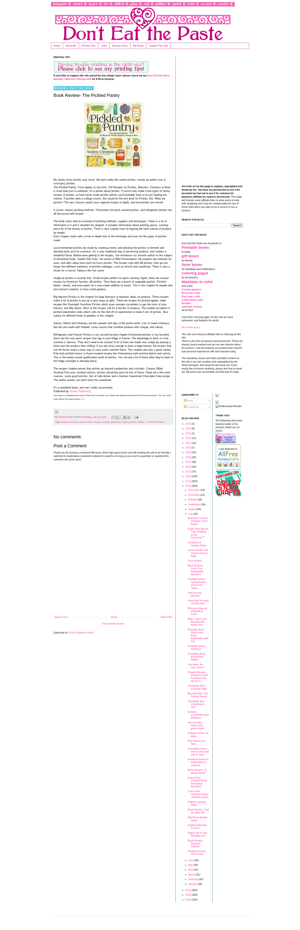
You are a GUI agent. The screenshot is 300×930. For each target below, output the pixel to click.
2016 (188, 466)
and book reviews (192, 306)
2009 (188, 899)
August (192, 509)
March (192, 874)
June (191, 860)
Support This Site (158, 45)
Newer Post (60, 617)
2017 (188, 462)
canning (96, 422)
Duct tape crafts (191, 296)
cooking (105, 422)
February (193, 879)
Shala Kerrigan (65, 417)
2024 (188, 428)
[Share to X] (121, 417)
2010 (188, 894)
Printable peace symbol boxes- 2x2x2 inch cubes (197, 583)
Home (57, 45)
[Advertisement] (113, 582)
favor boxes (192, 265)
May (190, 865)
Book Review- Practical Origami (195, 843)
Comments (192, 407)
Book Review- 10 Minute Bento (197, 771)
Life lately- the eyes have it (196, 666)
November (194, 495)
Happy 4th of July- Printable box (198, 834)
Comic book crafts (192, 300)
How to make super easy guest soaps (196, 725)
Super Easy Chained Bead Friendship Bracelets (197, 782)
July (190, 514)
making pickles (129, 422)
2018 (188, 457)
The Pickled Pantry (155, 422)
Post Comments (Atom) (81, 632)
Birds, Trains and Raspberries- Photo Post (197, 622)
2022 (188, 438)
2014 (188, 476)
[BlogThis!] (117, 417)
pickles (141, 422)
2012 (188, 486)
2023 (188, 433)
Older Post (166, 617)
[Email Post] (135, 417)
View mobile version (113, 623)
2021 (188, 443)
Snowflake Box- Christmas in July (196, 704)
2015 (188, 471)
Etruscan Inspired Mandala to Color (197, 611)
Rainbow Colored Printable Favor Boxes (198, 521)
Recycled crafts (191, 293)
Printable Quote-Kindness (197, 647)
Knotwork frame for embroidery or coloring (198, 762)
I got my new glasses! (195, 594)
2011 (188, 890)
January (193, 884)
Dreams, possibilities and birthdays (198, 715)
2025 (188, 423)
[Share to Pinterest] (129, 417)
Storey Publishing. (80, 391)
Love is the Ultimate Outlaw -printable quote (198, 794)
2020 (188, 447)
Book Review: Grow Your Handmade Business (195, 570)
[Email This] (113, 417)
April (191, 869)
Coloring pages (195, 273)
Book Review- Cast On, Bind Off (198, 811)
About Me (71, 45)
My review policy (191, 327)
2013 (188, 481)
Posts (189, 400)
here (82, 399)
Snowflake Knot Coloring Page (197, 687)
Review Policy (120, 45)
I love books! (195, 560)
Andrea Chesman (69, 422)
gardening (115, 422)
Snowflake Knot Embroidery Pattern (196, 656)
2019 (188, 452)
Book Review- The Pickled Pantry (198, 695)
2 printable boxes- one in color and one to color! (198, 751)
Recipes (186, 303)
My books (138, 45)
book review (85, 422)
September (194, 504)
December (194, 490)
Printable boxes (195, 247)
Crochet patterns (191, 289)
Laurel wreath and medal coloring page (198, 553)
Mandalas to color (197, 282)
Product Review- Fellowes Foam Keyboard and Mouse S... (198, 677)
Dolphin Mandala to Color (197, 826)
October (193, 499)
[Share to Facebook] (125, 417)
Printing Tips (89, 45)
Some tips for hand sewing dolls (198, 602)
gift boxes (190, 256)
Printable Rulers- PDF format (197, 853)
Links (104, 45)
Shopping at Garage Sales (197, 544)
